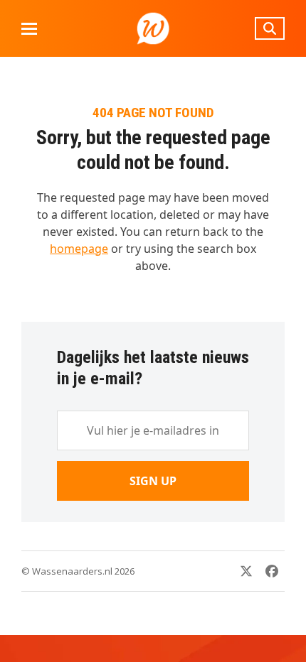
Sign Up (153, 481)
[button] (29, 29)
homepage (79, 248)
